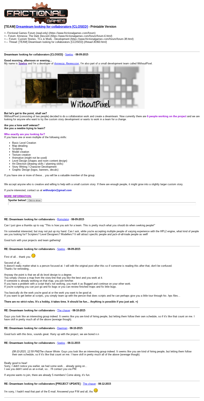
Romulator (63, 219)
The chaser (63, 310)
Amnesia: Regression (66, 63)
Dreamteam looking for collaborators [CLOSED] (52, 26)
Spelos (69, 54)
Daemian (62, 328)
